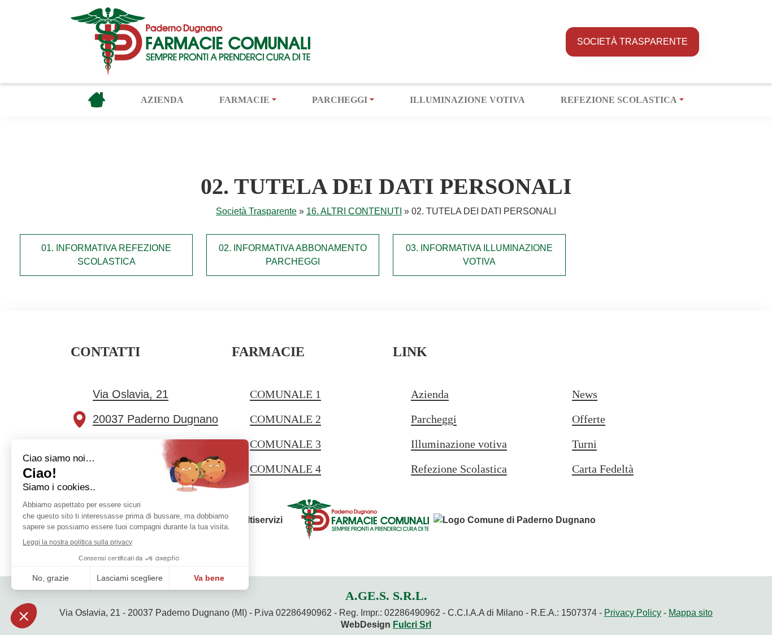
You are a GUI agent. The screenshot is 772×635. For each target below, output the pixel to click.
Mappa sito (691, 612)
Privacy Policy (632, 612)
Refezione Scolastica (619, 100)
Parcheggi (339, 100)
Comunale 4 (285, 469)
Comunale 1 (285, 394)
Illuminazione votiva (467, 100)
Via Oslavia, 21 (130, 394)
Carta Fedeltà (603, 469)
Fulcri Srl (412, 624)
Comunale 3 (285, 444)
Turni (584, 444)
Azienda (162, 100)
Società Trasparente (632, 41)
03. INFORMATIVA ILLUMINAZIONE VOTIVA (479, 254)
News (584, 394)
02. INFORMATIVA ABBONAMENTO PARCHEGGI (293, 254)
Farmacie (244, 100)
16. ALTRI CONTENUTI (354, 211)
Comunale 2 (285, 419)
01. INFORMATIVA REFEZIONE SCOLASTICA (106, 254)
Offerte (588, 419)
